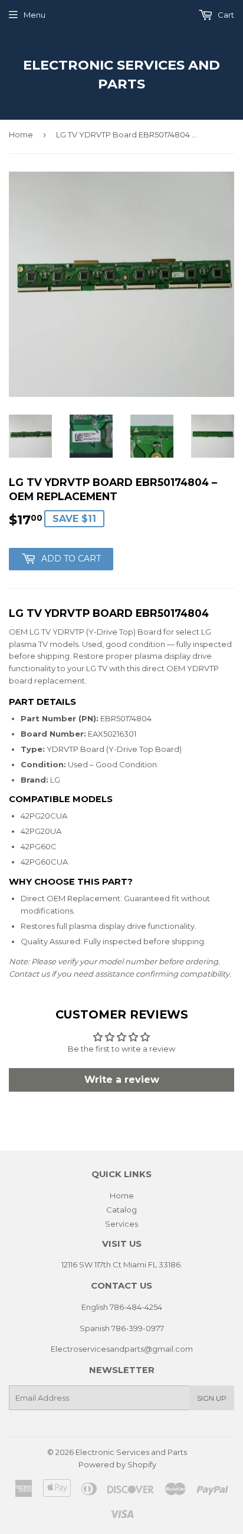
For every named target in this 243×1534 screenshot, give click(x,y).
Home (21, 134)
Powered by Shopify (117, 1464)
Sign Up (211, 1398)
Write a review (121, 1079)
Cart (225, 14)
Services (121, 1223)
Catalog (121, 1209)
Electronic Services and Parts (121, 74)
